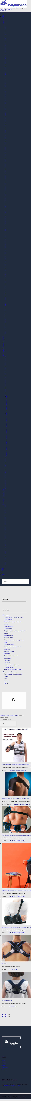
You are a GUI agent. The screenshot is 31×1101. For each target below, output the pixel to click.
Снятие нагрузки (9, 667)
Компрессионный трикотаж (10, 671)
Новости (4, 1065)
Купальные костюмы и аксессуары (13, 669)
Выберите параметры (18, 770)
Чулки (5, 678)
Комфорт (7, 660)
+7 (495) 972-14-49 (15, 1085)
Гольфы (6, 676)
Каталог (4, 1063)
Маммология (6, 653)
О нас (3, 1060)
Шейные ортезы (8, 619)
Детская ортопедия (9, 644)
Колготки (6, 681)
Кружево (7, 662)
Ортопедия (6, 715)
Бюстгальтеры (7, 658)
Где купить (5, 1067)
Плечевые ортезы (14, 715)
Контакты (4, 1070)
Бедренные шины (8, 635)
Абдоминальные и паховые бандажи (13, 617)
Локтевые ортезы (8, 628)
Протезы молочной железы (11, 656)
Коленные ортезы (8, 637)
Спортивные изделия (8, 651)
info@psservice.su (7, 1085)
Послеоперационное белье (12, 665)
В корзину (13, 969)
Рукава (6, 683)
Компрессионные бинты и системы (13, 674)
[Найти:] (15, 581)
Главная (2, 715)
